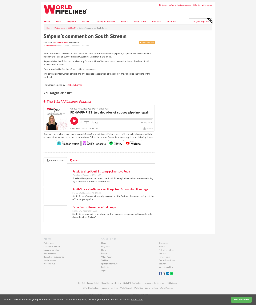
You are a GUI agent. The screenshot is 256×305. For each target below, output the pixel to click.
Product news (49, 264)
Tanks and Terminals (109, 288)
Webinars (86, 21)
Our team (163, 253)
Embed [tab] (75, 160)
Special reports (50, 260)
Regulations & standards (54, 257)
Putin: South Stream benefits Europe (94, 207)
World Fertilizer (151, 288)
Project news (49, 243)
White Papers (106, 257)
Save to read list (147, 42)
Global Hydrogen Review (111, 283)
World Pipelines (50, 45)
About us (162, 246)
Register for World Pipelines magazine (176, 5)
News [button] (58, 21)
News (103, 250)
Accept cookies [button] (241, 299)
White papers (140, 21)
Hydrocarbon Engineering (153, 283)
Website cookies (166, 267)
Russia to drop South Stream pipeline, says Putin (101, 171)
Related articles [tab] (56, 160)
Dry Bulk (81, 283)
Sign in (197, 5)
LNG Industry (171, 283)
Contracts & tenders (52, 246)
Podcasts (156, 21)
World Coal (138, 288)
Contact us (207, 5)
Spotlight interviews (105, 21)
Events (124, 21)
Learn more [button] (137, 299)
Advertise (171, 21)
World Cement (126, 288)
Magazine (71, 21)
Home (47, 21)
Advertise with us (166, 250)
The (68, 101)
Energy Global (93, 283)
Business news (50, 253)
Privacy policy (165, 257)
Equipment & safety (52, 250)
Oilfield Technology (91, 288)
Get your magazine (200, 21)
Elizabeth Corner (61, 42)
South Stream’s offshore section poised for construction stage (110, 189)
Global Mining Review (132, 283)
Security (162, 264)
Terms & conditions (167, 260)
